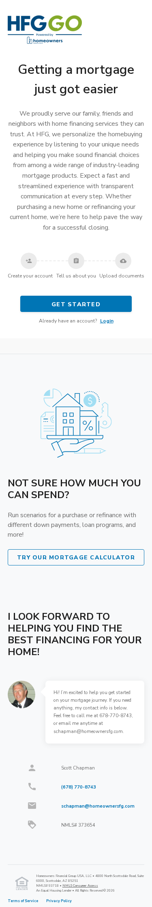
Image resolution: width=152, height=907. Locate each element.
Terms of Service (23, 900)
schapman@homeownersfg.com (98, 806)
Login (106, 320)
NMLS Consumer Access (80, 885)
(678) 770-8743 (78, 787)
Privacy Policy (59, 900)
